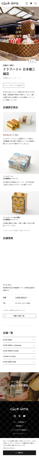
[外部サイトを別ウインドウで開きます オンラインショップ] (31, 3)
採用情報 (18, 426)
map (33, 61)
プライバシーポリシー (19, 433)
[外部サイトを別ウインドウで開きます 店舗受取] (26, 3)
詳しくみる (21, 390)
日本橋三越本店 (20, 297)
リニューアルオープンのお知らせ (13, 85)
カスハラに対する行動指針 (18, 430)
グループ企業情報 (18, 422)
